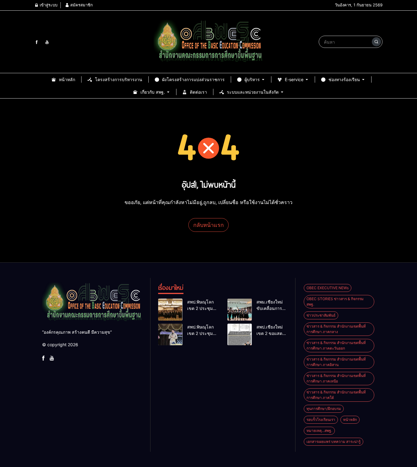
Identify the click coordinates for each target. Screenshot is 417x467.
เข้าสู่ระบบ (47, 4)
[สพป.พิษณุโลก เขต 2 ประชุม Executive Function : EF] (170, 335)
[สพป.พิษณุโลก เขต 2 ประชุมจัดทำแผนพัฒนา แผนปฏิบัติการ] (170, 310)
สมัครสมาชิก (81, 4)
